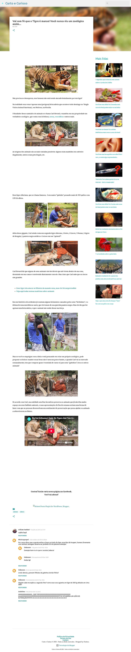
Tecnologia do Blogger (67, 645)
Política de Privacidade (65, 636)
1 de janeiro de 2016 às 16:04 (40, 547)
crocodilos (59, 117)
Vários (22, 511)
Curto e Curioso (16, 3)
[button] (14, 30)
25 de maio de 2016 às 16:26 (33, 570)
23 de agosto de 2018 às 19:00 (40, 557)
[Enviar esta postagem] (14, 509)
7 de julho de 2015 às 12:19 (37, 529)
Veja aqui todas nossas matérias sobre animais (35, 291)
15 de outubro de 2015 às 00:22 (38, 539)
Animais (15, 511)
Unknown (27, 547)
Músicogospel (23, 539)
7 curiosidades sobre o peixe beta (106, 254)
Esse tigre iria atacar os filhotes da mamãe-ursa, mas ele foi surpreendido (46, 288)
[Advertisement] (51, 49)
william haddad (24, 530)
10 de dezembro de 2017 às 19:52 (35, 580)
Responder (22, 535)
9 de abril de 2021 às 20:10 (33, 591)
